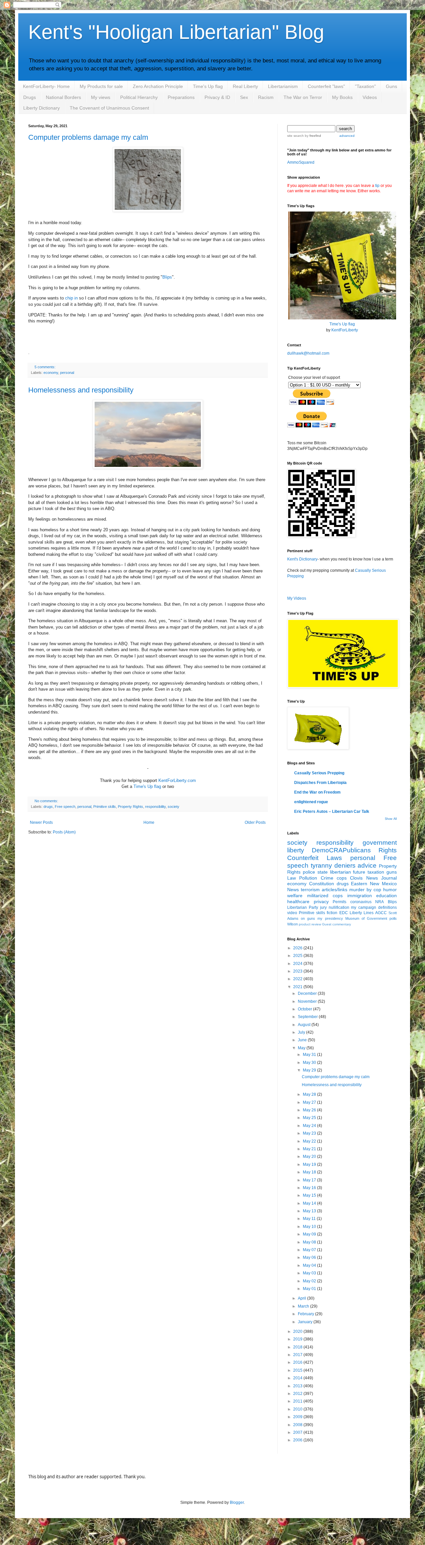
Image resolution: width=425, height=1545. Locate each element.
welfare (294, 895)
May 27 (310, 1102)
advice (367, 865)
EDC (343, 912)
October (305, 1009)
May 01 (310, 1288)
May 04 (310, 1265)
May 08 (310, 1242)
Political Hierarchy (139, 97)
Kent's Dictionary (302, 559)
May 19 (310, 1164)
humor (390, 889)
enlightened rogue (311, 802)
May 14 (310, 1203)
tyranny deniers (333, 865)
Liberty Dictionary (41, 108)
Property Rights (130, 807)
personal (67, 373)
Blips (167, 277)
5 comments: (45, 367)
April (302, 1298)
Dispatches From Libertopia (320, 782)
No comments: (46, 801)
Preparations (181, 97)
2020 (298, 1331)
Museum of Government (366, 918)
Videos (370, 97)
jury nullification (334, 907)
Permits (339, 902)
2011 (298, 1401)
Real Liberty (245, 86)
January (305, 1322)
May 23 (310, 1133)
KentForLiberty (344, 330)
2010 (298, 1409)
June (303, 1040)
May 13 (310, 1211)
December (308, 993)
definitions (387, 907)
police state (315, 872)
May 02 (310, 1281)
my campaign (363, 907)
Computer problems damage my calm (88, 137)
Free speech (65, 807)
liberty (295, 850)
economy (50, 373)
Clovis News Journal (373, 878)
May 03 (310, 1273)
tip (377, 185)
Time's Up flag (208, 86)
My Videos (296, 598)
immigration (359, 895)
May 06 (310, 1257)
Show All (391, 818)
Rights (388, 850)
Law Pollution (302, 878)
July (302, 1032)
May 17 (310, 1180)
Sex (244, 97)
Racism (266, 97)
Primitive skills (104, 807)
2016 (298, 1362)
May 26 (310, 1110)
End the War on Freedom (317, 792)
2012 (298, 1393)
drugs (48, 807)
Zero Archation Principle (158, 86)
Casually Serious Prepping (319, 773)
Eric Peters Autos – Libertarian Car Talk (331, 811)
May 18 (310, 1172)
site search (295, 135)
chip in (71, 298)
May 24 (310, 1125)
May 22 (310, 1141)
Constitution (321, 883)
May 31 (310, 1054)
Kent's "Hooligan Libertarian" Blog (176, 32)
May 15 (310, 1195)
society (173, 807)
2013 (298, 1386)
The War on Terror (303, 97)
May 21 (310, 1149)
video (292, 912)
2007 (298, 1432)
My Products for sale (101, 86)
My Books (342, 97)
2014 (298, 1378)
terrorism (310, 889)
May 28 (310, 1094)
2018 (298, 1347)
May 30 (310, 1062)
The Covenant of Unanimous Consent (109, 108)
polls (393, 918)
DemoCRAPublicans (341, 850)
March (304, 1306)
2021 (298, 987)
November (308, 1001)
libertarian (340, 872)
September (308, 1016)
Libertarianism (283, 86)
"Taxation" (365, 86)
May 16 (310, 1187)
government (380, 842)
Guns (391, 86)
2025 (298, 955)
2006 (298, 1440)
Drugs (29, 97)
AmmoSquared (300, 162)
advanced (347, 135)
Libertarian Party (302, 907)
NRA (379, 902)
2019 (298, 1339)
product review (310, 924)
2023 (298, 971)
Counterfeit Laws (314, 857)
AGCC (381, 912)
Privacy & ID (217, 97)
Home (148, 822)
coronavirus (361, 902)
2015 (298, 1370)
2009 (298, 1417)
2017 (298, 1354)
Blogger (237, 1502)
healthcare (298, 901)
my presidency (330, 918)
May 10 (310, 1226)
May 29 (310, 1070)
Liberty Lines (362, 912)
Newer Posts (41, 822)
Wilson (292, 924)
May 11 (310, 1218)
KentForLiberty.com (177, 780)
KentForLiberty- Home (46, 86)
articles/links (334, 889)
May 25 (310, 1117)
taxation (376, 872)
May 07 (310, 1249)
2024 (298, 963)
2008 (298, 1424)
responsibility (155, 807)
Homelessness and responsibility (80, 390)
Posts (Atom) (64, 832)
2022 (298, 979)
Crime (327, 878)
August (304, 1024)
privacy (321, 901)
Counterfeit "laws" (326, 86)
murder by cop (365, 889)
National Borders (63, 97)
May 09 (310, 1234)
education (386, 895)
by (312, 135)
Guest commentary (336, 924)
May (302, 1048)
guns (391, 872)
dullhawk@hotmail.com (308, 353)
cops (342, 878)
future (359, 872)
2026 (298, 948)
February (306, 1314)
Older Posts (255, 822)
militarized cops (325, 895)
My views (100, 97)
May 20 (310, 1156)
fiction (332, 912)
